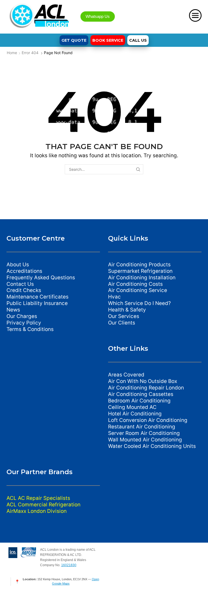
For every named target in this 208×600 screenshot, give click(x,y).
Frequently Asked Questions (40, 277)
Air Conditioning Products (139, 264)
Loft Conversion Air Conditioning (147, 420)
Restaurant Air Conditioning (141, 427)
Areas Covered (126, 375)
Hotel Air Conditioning (135, 414)
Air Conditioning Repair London (146, 388)
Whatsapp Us (98, 16)
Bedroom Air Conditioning (139, 401)
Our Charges (21, 316)
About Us (17, 264)
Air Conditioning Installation (142, 277)
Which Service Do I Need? (139, 303)
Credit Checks (23, 290)
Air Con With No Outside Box (142, 381)
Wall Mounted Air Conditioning (145, 440)
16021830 (68, 565)
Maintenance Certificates (37, 297)
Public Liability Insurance (37, 303)
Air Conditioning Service (137, 290)
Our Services (123, 316)
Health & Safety (127, 310)
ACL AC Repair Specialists (38, 498)
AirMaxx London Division (36, 511)
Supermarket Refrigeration (140, 271)
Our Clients (121, 323)
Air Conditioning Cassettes (140, 394)
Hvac (114, 297)
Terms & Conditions (30, 329)
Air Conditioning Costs (135, 284)
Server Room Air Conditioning (144, 433)
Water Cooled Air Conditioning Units (152, 446)
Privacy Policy (23, 323)
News (13, 310)
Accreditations (24, 271)
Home (12, 52)
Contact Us (20, 284)
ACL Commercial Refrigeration (43, 504)
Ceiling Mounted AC (132, 407)
